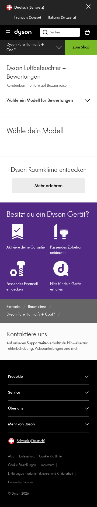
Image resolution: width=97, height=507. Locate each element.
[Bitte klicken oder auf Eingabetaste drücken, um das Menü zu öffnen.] (7, 32)
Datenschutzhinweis (20, 482)
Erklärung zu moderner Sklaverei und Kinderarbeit (40, 473)
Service (14, 392)
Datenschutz (26, 456)
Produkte (15, 376)
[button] (48, 100)
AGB (11, 456)
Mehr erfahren (48, 185)
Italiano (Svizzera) (62, 17)
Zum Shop (80, 47)
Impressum (47, 465)
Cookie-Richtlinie (50, 456)
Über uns (15, 408)
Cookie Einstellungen (22, 465)
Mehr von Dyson (21, 424)
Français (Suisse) (27, 17)
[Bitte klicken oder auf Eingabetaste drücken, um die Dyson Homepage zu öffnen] (23, 34)
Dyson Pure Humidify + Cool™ (25, 47)
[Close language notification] (88, 12)
